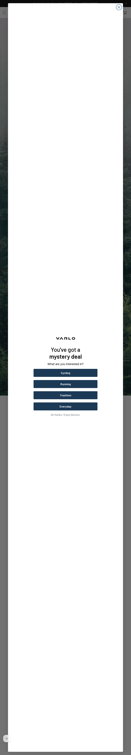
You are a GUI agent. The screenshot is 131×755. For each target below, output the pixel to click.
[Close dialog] (119, 7)
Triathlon (65, 395)
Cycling (65, 373)
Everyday (65, 406)
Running (65, 384)
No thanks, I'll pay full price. (65, 414)
